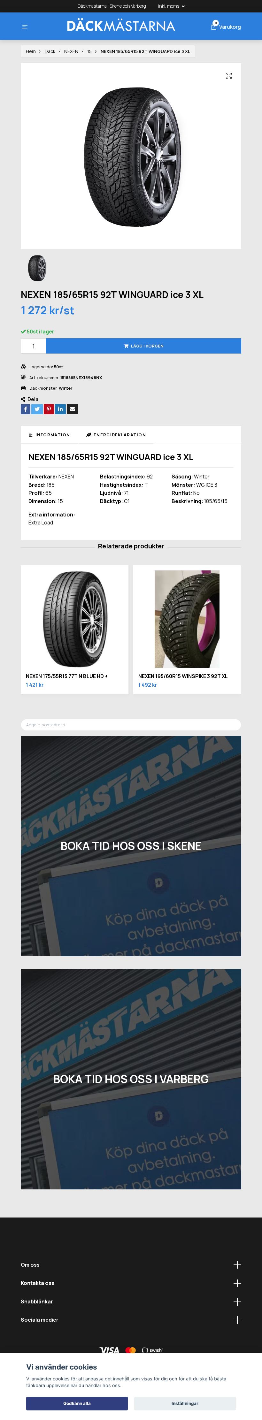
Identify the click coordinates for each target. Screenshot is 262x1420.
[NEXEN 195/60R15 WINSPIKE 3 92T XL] (187, 619)
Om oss (30, 1264)
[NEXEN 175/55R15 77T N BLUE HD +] (74, 619)
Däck (50, 51)
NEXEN (71, 51)
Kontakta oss (37, 1282)
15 (89, 51)
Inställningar (185, 1403)
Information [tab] (52, 435)
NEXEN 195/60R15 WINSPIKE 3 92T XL (183, 676)
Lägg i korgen (147, 346)
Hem (31, 51)
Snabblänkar (37, 1301)
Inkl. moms (169, 6)
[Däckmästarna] (121, 26)
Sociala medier (39, 1319)
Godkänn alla (77, 1403)
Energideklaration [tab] (119, 435)
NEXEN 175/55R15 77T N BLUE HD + (67, 676)
